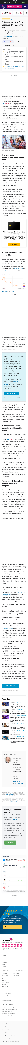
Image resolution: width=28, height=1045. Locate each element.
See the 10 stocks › (10, 686)
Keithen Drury (20, 736)
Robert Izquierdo (21, 715)
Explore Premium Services (16, 19)
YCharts (12, 291)
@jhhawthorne (19, 783)
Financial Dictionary (6, 1000)
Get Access (5, 868)
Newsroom (4, 962)
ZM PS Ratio (4, 291)
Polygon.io (19, 949)
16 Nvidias (14, 819)
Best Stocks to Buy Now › (14, 6)
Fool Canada (16, 975)
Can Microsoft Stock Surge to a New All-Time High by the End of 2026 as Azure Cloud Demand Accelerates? (17, 740)
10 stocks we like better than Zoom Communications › (14, 67)
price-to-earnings (7, 271)
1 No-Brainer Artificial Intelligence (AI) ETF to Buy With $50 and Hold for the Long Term (17, 727)
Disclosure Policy (6, 1029)
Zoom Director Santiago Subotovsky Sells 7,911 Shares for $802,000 (17, 706)
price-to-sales (18, 268)
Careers (4, 957)
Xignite (13, 949)
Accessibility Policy (6, 1032)
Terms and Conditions (7, 1038)
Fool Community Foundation (8, 1013)
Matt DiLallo (19, 709)
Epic (3, 977)
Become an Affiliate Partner (8, 1015)
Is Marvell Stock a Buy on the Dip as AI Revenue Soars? (17, 733)
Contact (4, 964)
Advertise (4, 966)
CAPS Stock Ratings (6, 993)
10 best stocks (8, 628)
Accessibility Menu (14, 1)
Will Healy (19, 702)
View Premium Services (12, 927)
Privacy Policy (5, 1026)
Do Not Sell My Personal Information (10, 1041)
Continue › (10, 842)
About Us (4, 955)
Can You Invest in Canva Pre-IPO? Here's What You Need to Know (18, 712)
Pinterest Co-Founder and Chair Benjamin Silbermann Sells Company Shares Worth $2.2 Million (17, 719)
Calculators (4, 998)
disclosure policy (14, 801)
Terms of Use (5, 1023)
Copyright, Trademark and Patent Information (12, 1035)
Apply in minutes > (14, 244)
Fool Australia (16, 973)
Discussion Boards (6, 995)
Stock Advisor (5, 975)
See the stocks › (11, 393)
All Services (4, 973)
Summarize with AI (9, 45)
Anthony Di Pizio (21, 723)
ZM (3, 104)
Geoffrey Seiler (21, 730)
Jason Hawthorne (8, 36)
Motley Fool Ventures (7, 1011)
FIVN (7, 439)
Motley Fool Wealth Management (9, 1009)
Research (4, 960)
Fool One (4, 984)
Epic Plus (4, 980)
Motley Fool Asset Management (9, 1007)
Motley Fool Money (6, 986)
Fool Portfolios (5, 982)
